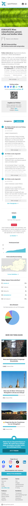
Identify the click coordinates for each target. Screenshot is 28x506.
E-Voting (17, 488)
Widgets (17, 483)
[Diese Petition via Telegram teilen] (19, 86)
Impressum (18, 498)
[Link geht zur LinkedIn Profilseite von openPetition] (24, 462)
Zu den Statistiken (12, 274)
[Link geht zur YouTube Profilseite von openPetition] (17, 466)
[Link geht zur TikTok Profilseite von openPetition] (17, 462)
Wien (16, 108)
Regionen (3, 500)
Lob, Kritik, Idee (5, 488)
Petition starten (5, 496)
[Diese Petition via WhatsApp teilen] (17, 86)
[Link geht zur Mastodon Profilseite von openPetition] (3, 466)
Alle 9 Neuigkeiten (12, 203)
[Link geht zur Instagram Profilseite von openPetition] (10, 462)
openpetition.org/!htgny (15, 89)
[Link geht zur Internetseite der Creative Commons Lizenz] (2, 504)
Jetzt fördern (14, 450)
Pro (14, 217)
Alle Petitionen (5, 495)
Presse (3, 486)
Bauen (16, 110)
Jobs (2, 483)
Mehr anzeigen (13, 79)
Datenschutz (18, 496)
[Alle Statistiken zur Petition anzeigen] (14, 271)
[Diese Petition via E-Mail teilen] (21, 86)
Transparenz (18, 493)
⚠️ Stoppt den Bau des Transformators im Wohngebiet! (14, 423)
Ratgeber (3, 493)
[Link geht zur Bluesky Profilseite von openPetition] (10, 466)
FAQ (16, 481)
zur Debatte (13, 235)
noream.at (6, 283)
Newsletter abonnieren (14, 473)
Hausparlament (19, 486)
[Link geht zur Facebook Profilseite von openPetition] (3, 462)
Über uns (3, 481)
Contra (14, 225)
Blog (2, 484)
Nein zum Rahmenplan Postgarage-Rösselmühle (14, 360)
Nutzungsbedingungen (21, 495)
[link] (25, 4)
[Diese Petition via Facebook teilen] (5, 86)
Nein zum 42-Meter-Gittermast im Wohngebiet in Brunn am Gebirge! (14, 391)
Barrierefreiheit (19, 500)
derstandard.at (7, 295)
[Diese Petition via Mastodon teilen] (11, 86)
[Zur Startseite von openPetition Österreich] (9, 4)
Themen (3, 498)
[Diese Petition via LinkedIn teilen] (14, 86)
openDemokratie (19, 484)
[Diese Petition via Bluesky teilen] (8, 86)
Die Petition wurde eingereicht (12, 153)
